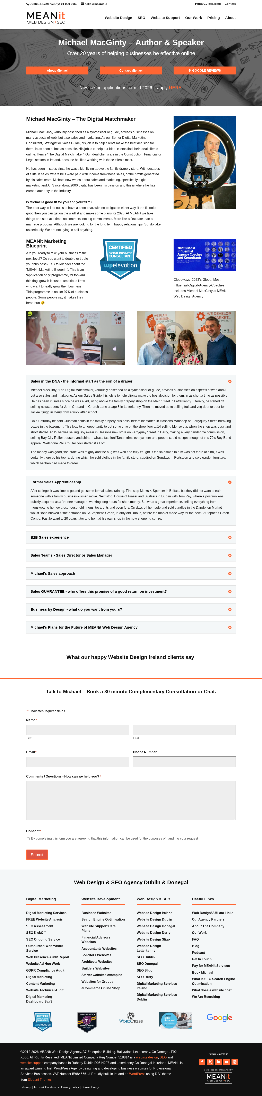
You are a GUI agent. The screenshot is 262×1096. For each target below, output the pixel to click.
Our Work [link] (193, 19)
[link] (46, 18)
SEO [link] (141, 19)
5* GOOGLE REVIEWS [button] (205, 78)
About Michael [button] (57, 78)
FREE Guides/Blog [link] (208, 3)
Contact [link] (230, 3)
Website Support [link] (165, 19)
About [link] (230, 19)
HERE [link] (175, 95)
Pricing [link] (213, 19)
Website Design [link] (118, 19)
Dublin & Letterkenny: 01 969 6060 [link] (53, 4)
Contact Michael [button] (130, 78)
